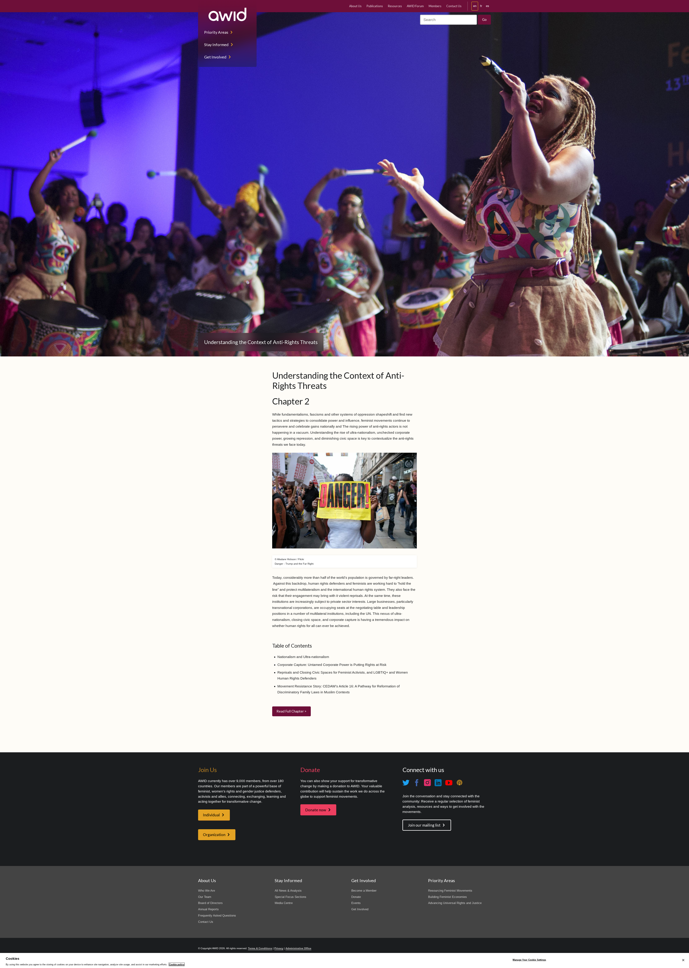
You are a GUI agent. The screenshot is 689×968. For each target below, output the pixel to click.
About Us (355, 6)
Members (435, 6)
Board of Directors (210, 903)
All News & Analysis (288, 890)
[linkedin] (438, 783)
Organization (214, 834)
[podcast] (459, 783)
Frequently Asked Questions (217, 915)
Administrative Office (298, 948)
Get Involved (215, 57)
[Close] (683, 960)
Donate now (315, 810)
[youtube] (448, 783)
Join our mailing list (424, 825)
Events (356, 903)
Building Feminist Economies (447, 897)
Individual (211, 815)
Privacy (278, 948)
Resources (395, 6)
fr (481, 6)
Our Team (204, 897)
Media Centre (284, 903)
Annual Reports (208, 909)
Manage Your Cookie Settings (529, 959)
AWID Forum (415, 6)
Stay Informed (216, 44)
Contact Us (453, 6)
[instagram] (427, 783)
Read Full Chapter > (291, 711)
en (474, 6)
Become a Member (364, 890)
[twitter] (405, 783)
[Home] (227, 14)
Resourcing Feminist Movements (450, 890)
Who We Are (206, 890)
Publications (374, 6)
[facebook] (416, 783)
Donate (356, 897)
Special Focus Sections (290, 897)
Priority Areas (216, 32)
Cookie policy (176, 964)
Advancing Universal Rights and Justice (455, 903)
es (487, 6)
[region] (344, 960)
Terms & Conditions (260, 948)
